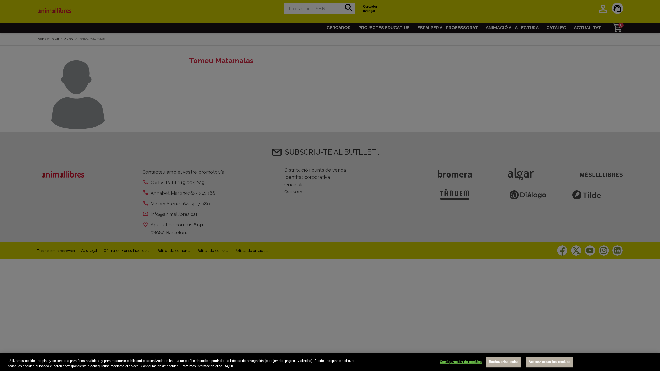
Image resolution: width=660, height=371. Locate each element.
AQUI (229, 366)
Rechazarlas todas (503, 362)
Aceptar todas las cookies (549, 362)
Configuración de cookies (461, 362)
